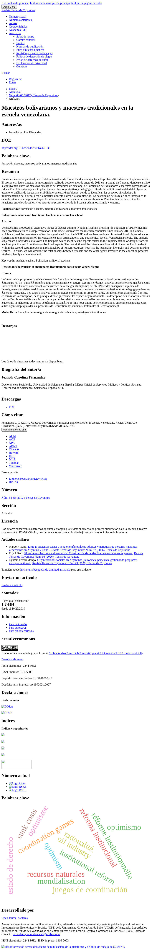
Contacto (21, 66)
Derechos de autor (12, 659)
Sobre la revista (25, 36)
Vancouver (15, 466)
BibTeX (13, 482)
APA (12, 442)
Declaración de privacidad (31, 63)
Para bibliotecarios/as (21, 630)
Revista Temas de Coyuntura (18, 10)
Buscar (5, 72)
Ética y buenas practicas (30, 49)
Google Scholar (18, 26)
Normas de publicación (29, 46)
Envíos (20, 43)
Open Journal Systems (14, 918)
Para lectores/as (18, 624)
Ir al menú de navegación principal (50, 3)
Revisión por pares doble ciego (34, 53)
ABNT (13, 446)
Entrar (12, 82)
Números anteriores (20, 19)
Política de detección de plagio (34, 56)
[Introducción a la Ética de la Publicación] (6, 712)
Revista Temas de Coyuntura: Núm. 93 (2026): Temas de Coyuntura (90, 550)
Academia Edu (17, 29)
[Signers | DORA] (7, 706)
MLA (12, 459)
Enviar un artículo (11, 585)
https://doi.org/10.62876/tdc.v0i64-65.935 (25, 148)
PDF (11, 406)
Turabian (14, 462)
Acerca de (15, 33)
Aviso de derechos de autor (32, 59)
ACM (12, 436)
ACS (12, 439)
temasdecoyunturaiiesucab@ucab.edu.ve (36, 934)
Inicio (12, 88)
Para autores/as (17, 627)
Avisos (13, 23)
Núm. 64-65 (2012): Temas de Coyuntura (33, 95)
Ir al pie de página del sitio (86, 3)
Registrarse (15, 79)
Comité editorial (25, 39)
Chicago (14, 449)
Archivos (14, 92)
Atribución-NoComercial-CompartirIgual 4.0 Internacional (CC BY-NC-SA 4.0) (96, 653)
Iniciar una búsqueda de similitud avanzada (45, 569)
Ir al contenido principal (15, 3)
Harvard (14, 452)
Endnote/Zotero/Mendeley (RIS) (28, 478)
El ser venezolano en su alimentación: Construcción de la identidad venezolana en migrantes (78, 553)
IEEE (12, 456)
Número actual (17, 16)
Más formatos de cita (14, 429)
